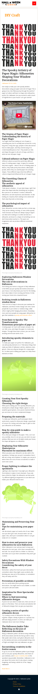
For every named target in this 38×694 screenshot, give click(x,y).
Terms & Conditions (19, 686)
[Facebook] (19, 689)
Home (15, 682)
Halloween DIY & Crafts (9, 83)
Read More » (6, 669)
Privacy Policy (17, 684)
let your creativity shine (21, 656)
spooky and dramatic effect (23, 315)
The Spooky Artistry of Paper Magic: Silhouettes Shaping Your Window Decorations (18, 75)
